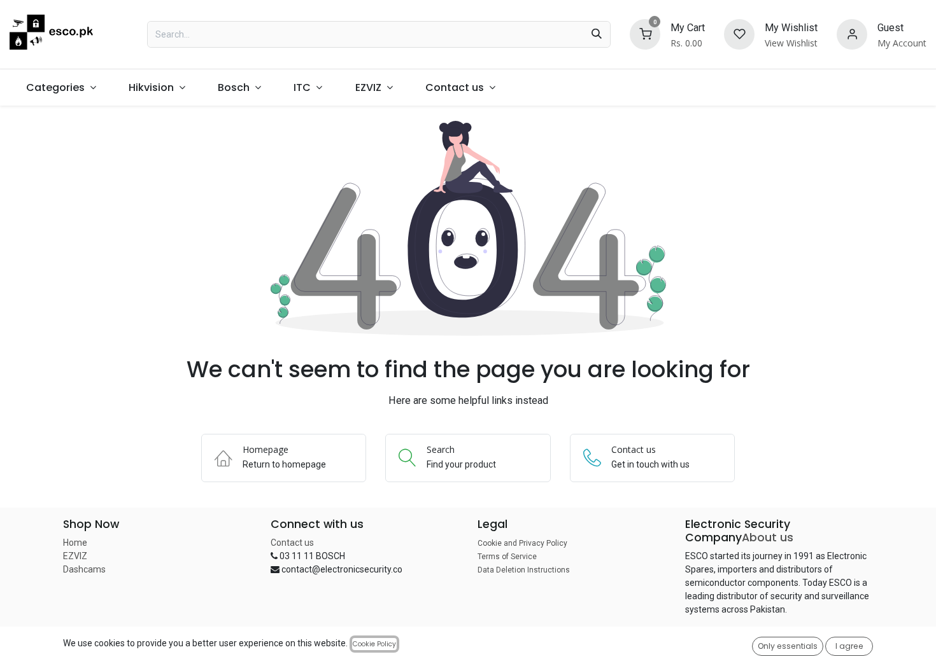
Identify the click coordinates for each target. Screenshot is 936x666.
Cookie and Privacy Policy (522, 543)
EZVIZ (75, 556)
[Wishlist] (739, 33)
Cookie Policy (374, 644)
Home (75, 543)
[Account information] (852, 33)
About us (767, 537)
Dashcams (84, 569)
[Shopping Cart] (645, 33)
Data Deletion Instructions (524, 569)
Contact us (292, 543)
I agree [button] (849, 646)
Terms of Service (507, 556)
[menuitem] (61, 87)
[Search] (596, 34)
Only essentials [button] (788, 646)
